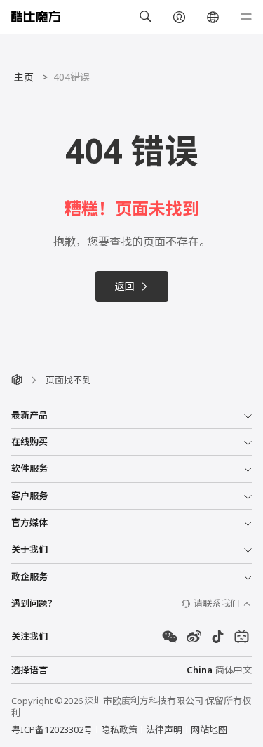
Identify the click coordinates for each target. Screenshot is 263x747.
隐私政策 (119, 729)
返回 (125, 286)
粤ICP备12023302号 (52, 729)
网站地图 (209, 729)
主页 (24, 77)
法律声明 (164, 729)
